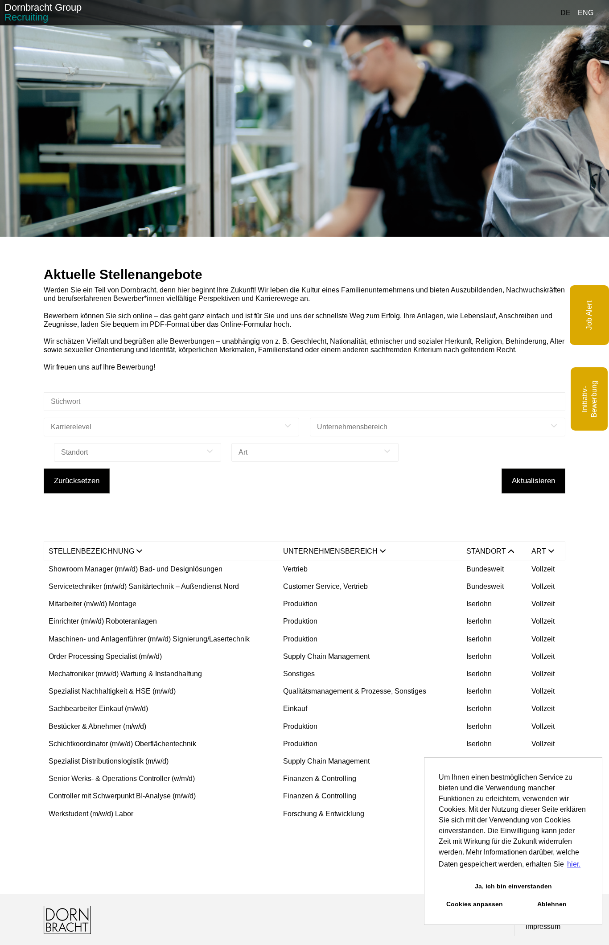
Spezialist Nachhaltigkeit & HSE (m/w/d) (112, 691)
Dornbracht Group (43, 12)
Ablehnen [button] (552, 904)
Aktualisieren (533, 481)
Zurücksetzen (76, 481)
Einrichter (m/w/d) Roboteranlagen (103, 621)
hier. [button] (573, 864)
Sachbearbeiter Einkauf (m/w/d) (98, 708)
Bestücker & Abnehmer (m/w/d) (97, 726)
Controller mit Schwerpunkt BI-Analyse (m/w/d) (122, 796)
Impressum (543, 926)
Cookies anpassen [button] (474, 904)
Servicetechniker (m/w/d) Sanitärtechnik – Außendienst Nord (144, 586)
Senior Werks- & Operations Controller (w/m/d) (122, 778)
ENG (585, 12)
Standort (486, 551)
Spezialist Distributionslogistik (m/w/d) (109, 761)
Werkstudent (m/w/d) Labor (91, 814)
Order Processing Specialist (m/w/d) (105, 656)
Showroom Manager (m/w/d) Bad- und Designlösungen (136, 569)
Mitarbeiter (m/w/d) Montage (92, 604)
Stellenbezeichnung (91, 551)
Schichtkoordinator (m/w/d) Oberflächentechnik (122, 744)
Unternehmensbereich (330, 551)
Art (538, 551)
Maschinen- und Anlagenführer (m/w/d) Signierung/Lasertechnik (149, 639)
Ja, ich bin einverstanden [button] (513, 886)
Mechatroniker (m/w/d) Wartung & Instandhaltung (125, 674)
